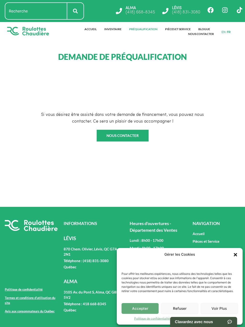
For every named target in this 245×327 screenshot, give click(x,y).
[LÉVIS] (165, 11)
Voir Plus (219, 308)
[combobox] (36, 11)
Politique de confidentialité (152, 318)
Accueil (90, 29)
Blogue (204, 29)
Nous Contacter (201, 34)
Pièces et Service (178, 29)
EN (224, 32)
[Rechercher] (75, 11)
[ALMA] (119, 11)
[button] (235, 254)
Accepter (140, 308)
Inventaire (113, 29)
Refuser (180, 308)
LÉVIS (177, 8)
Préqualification (143, 29)
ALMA (131, 8)
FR (229, 32)
